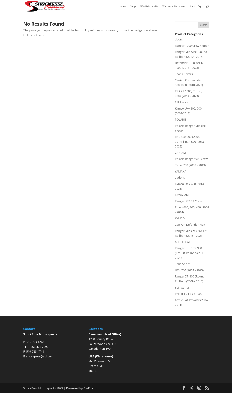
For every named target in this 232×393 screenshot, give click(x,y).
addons (180, 177)
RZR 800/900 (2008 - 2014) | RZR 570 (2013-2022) (190, 141)
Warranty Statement (174, 6)
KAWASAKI (182, 195)
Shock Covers (184, 74)
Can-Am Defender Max (190, 224)
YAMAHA (180, 171)
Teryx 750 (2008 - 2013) (190, 165)
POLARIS (180, 119)
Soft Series (182, 287)
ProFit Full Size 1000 (188, 294)
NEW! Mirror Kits (149, 6)
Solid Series (182, 264)
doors (179, 39)
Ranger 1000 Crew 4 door (192, 46)
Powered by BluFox (79, 388)
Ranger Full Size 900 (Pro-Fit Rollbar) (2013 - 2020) (190, 253)
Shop (133, 6)
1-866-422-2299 (38, 347)
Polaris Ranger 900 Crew (191, 159)
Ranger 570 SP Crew (188, 201)
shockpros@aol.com (40, 356)
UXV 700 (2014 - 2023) (189, 270)
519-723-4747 (35, 342)
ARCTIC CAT (183, 242)
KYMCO (180, 218)
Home (122, 6)
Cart (192, 6)
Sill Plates (181, 102)
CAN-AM (180, 153)
